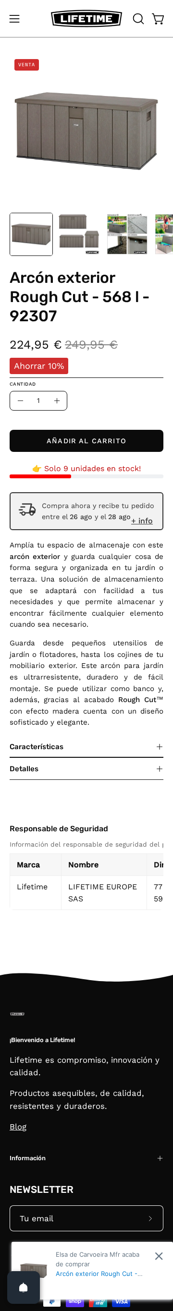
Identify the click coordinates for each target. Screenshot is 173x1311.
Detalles (24, 769)
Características (36, 746)
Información (28, 1158)
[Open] (23, 1287)
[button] (137, 18)
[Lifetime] (86, 18)
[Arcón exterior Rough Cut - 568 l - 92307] (31, 234)
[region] (86, 874)
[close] (158, 1256)
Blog (18, 1126)
